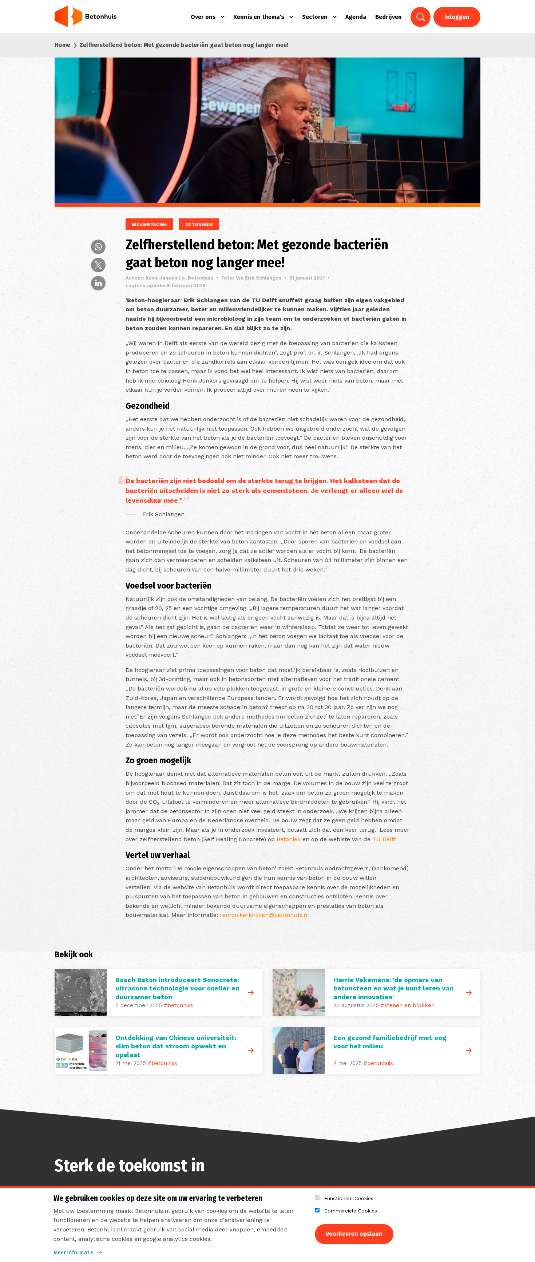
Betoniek (289, 839)
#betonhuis (178, 1005)
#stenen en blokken (408, 1005)
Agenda (355, 16)
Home (62, 44)
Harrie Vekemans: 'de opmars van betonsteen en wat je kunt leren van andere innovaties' (393, 988)
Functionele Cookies (348, 1198)
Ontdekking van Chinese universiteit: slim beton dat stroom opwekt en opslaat (176, 1046)
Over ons (203, 16)
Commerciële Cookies (350, 1211)
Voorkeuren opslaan (354, 1233)
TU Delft (384, 839)
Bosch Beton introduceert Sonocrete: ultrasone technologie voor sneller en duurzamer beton (177, 988)
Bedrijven (388, 16)
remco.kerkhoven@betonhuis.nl (264, 914)
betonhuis (199, 224)
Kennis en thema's (258, 16)
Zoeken (421, 17)
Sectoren (315, 16)
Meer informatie (74, 1252)
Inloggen (456, 16)
